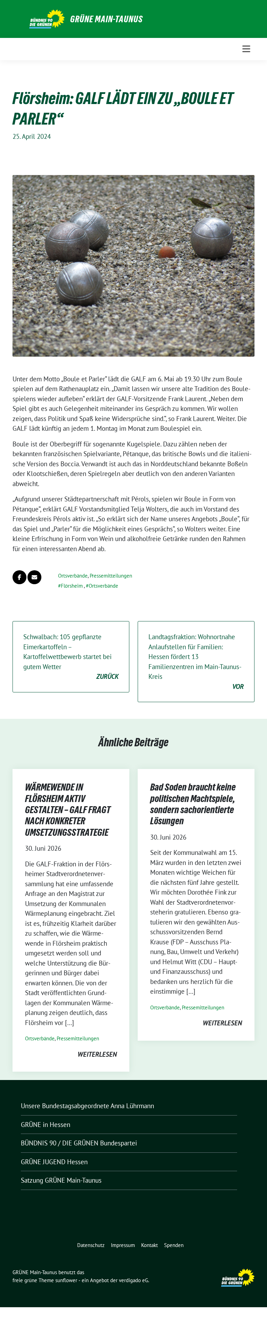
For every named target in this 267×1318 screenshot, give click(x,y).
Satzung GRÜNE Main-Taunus (61, 1180)
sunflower (66, 1280)
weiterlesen (97, 1054)
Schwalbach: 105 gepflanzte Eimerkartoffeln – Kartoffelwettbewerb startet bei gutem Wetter (71, 657)
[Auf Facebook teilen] (19, 577)
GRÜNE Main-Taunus (106, 19)
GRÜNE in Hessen (45, 1124)
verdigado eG (133, 1280)
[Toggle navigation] (246, 49)
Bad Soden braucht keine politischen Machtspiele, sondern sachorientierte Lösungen (193, 803)
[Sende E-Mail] (34, 577)
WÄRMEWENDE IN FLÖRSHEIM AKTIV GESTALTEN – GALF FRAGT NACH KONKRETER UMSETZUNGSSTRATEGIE (68, 809)
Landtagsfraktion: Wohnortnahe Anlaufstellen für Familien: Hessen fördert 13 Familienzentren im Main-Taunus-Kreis (196, 662)
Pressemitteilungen (111, 575)
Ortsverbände (73, 575)
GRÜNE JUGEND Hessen (54, 1162)
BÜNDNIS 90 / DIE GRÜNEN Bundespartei (79, 1143)
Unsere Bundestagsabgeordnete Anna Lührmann (87, 1106)
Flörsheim (72, 585)
